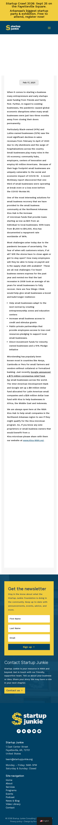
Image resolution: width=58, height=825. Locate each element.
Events (9, 793)
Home (9, 780)
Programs (11, 790)
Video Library (13, 804)
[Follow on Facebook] (19, 731)
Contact (10, 807)
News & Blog (13, 800)
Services (10, 787)
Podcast (10, 797)
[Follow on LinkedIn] (24, 731)
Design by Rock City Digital (36, 821)
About (9, 783)
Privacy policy (16, 821)
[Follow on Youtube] (34, 731)
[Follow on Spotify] (39, 731)
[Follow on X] (29, 731)
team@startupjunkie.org (19, 759)
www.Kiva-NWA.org (33, 440)
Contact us (13, 690)
